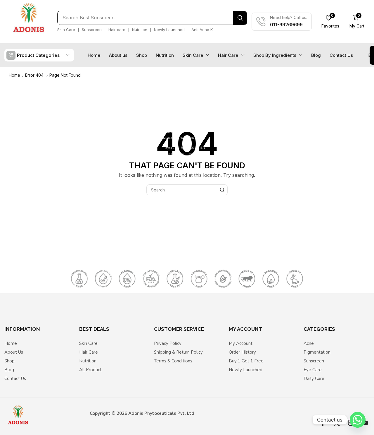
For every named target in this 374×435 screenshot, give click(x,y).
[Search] (240, 18)
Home (14, 75)
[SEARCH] (222, 189)
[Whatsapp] (358, 420)
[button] (330, 21)
